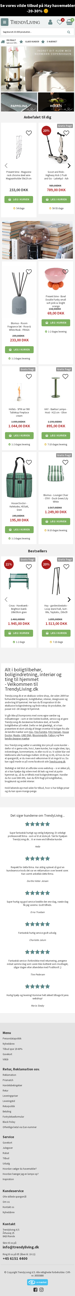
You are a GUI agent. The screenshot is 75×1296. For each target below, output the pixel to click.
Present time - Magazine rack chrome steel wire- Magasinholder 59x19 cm (19, 175)
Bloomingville (39, 735)
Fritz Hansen (54, 732)
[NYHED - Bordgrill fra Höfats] (56, 101)
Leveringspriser (10, 1095)
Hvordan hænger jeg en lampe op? (21, 1174)
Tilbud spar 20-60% (12, 1049)
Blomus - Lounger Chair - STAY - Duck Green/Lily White (55, 498)
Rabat (6, 1153)
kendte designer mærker (17, 738)
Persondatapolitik (12, 1038)
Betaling (7, 1111)
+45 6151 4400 (15, 1258)
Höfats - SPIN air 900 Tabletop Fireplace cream (19, 412)
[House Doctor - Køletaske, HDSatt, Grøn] (19, 477)
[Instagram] (40, 1290)
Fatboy (52, 735)
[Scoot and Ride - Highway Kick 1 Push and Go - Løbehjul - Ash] (56, 162)
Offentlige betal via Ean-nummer (20, 1127)
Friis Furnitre (40, 732)
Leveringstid (9, 1101)
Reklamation (9, 1075)
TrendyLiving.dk (57, 761)
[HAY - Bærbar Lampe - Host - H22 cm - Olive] (56, 387)
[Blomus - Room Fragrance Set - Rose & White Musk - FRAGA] (19, 292)
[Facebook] (35, 1290)
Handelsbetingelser (12, 1085)
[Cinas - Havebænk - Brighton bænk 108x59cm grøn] (18, 590)
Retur (5, 1090)
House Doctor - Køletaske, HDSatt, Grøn (19, 506)
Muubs (16, 735)
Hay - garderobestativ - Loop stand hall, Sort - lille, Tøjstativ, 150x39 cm (56, 610)
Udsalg (6, 1163)
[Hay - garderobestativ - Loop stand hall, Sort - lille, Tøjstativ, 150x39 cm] (56, 596)
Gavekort (7, 1054)
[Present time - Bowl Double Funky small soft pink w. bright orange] (56, 278)
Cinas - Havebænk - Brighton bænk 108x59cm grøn (19, 609)
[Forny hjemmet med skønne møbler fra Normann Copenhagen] (37, 68)
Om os (6, 1201)
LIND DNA (26, 735)
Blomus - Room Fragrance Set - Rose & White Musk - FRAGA (19, 326)
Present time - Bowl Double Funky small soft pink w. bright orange (56, 301)
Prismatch (8, 1080)
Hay (31, 732)
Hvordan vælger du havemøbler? (20, 1168)
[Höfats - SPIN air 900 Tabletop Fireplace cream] (19, 387)
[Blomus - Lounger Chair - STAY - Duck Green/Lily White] (56, 473)
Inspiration (8, 1179)
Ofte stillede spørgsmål (14, 1196)
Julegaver (8, 1148)
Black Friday (9, 1122)
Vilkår (5, 1059)
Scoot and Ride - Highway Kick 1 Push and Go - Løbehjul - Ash (56, 175)
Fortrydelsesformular (13, 1116)
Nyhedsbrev (9, 1043)
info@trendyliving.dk (21, 1247)
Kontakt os (8, 1207)
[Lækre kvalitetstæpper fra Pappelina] (19, 101)
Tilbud (6, 1158)
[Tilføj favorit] (29, 134)
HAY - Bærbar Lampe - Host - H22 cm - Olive (55, 411)
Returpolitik (9, 1106)
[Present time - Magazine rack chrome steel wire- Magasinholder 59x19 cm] (18, 147)
